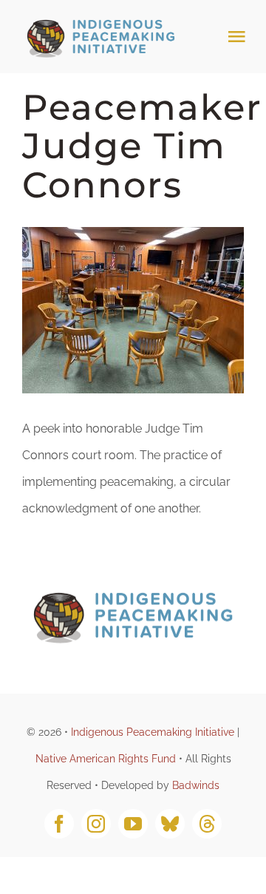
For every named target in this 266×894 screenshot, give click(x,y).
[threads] (207, 824)
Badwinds (195, 785)
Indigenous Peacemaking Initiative (152, 732)
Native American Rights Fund (105, 759)
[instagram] (96, 824)
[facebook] (59, 824)
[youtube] (133, 824)
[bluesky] (170, 824)
